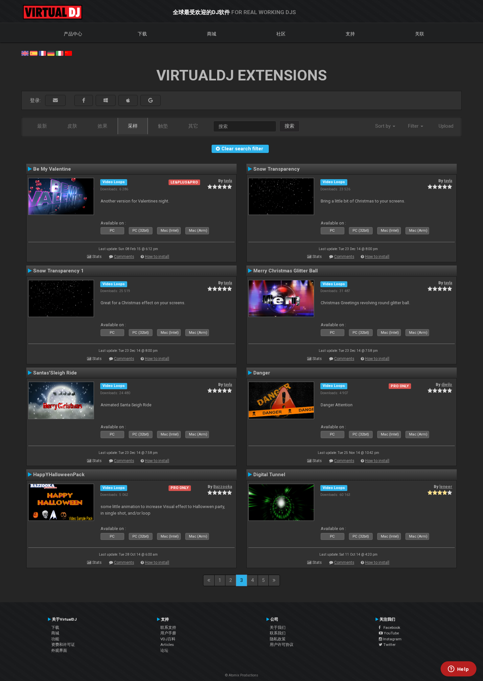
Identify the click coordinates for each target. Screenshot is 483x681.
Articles (167, 644)
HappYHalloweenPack (58, 475)
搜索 (289, 126)
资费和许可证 (63, 644)
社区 (281, 33)
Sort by (383, 126)
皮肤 (72, 126)
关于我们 (278, 627)
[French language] (42, 53)
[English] (25, 53)
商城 (211, 33)
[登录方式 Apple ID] (128, 100)
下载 (142, 33)
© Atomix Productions (241, 675)
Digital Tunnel (269, 475)
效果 (102, 126)
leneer (445, 486)
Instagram (392, 639)
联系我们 (278, 633)
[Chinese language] (68, 53)
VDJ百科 (167, 639)
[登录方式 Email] (55, 100)
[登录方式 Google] (150, 100)
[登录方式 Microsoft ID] (106, 100)
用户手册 (168, 633)
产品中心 (73, 33)
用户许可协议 (281, 644)
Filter (414, 126)
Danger (261, 373)
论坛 (164, 650)
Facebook (390, 627)
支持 (350, 33)
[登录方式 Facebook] (83, 100)
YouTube (391, 633)
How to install (157, 256)
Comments (124, 256)
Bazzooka (222, 486)
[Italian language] (59, 53)
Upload (446, 126)
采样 (133, 126)
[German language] (51, 53)
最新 (42, 126)
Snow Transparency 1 (58, 271)
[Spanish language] (33, 53)
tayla (228, 181)
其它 (193, 126)
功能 (55, 639)
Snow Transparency (276, 169)
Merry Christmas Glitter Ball (285, 271)
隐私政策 (278, 639)
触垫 (163, 126)
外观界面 (59, 650)
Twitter (389, 644)
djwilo (446, 384)
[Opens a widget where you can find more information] (458, 669)
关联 (419, 33)
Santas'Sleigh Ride (55, 373)
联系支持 (168, 627)
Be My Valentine (52, 169)
